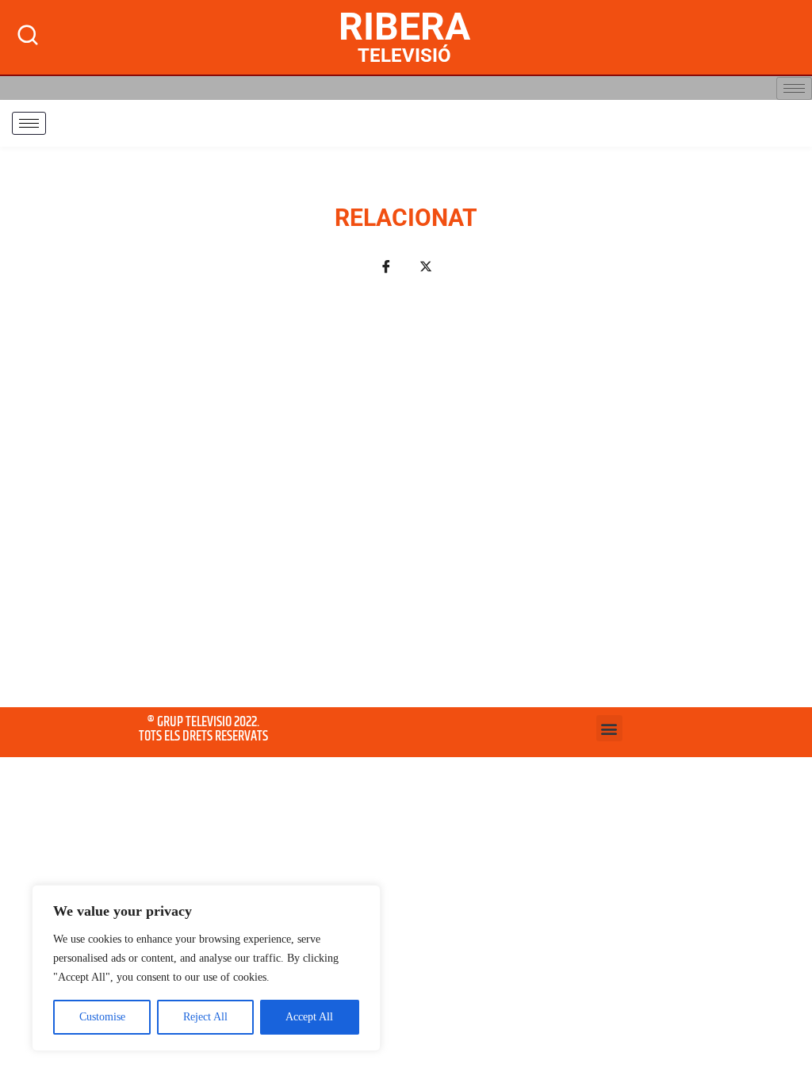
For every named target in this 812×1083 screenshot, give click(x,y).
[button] (609, 728)
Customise (102, 1017)
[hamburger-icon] (794, 88)
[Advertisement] (406, 500)
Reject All (205, 1017)
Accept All (309, 1017)
